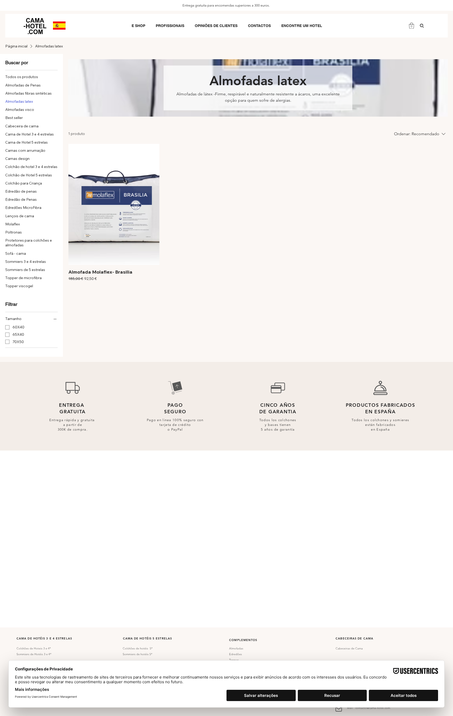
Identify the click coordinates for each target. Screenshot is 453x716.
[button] (138, 25)
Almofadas (236, 648)
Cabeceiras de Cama (349, 648)
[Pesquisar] (421, 25)
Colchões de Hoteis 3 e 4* (34, 648)
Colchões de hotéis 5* (138, 648)
